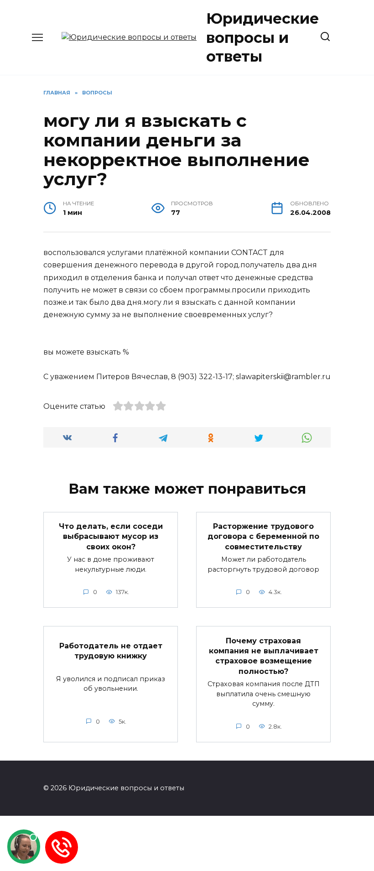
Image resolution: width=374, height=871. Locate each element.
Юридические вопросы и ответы (262, 37)
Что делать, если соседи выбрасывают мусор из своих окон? (111, 536)
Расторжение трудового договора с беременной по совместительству (263, 536)
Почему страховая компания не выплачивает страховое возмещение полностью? (263, 655)
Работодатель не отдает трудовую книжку (110, 650)
